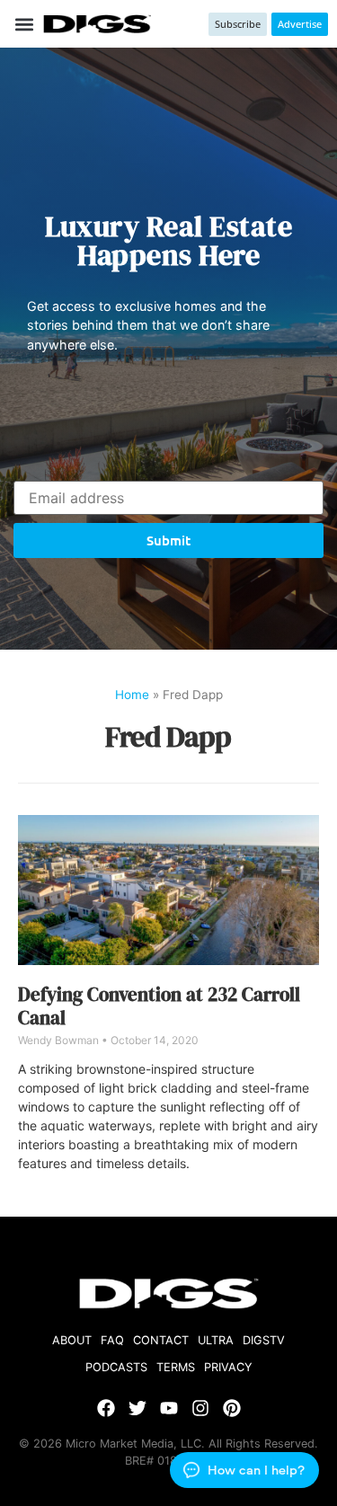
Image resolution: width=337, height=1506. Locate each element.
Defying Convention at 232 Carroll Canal (159, 1005)
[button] (24, 24)
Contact (161, 1340)
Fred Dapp (168, 737)
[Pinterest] (232, 1408)
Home (132, 694)
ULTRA (216, 1340)
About (72, 1340)
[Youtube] (169, 1408)
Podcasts (116, 1367)
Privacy (228, 1367)
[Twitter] (137, 1408)
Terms (175, 1367)
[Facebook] (106, 1408)
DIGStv (264, 1340)
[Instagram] (200, 1408)
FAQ (112, 1340)
